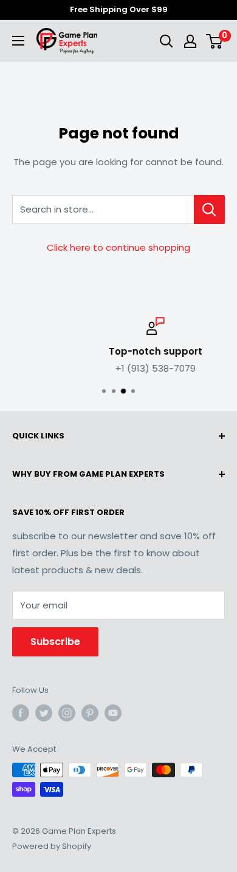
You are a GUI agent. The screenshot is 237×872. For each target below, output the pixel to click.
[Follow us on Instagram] (66, 712)
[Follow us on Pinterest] (89, 712)
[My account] (190, 41)
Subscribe (55, 642)
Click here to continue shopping (118, 247)
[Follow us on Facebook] (20, 712)
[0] (214, 41)
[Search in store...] (209, 209)
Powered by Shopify (51, 846)
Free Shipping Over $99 (119, 9)
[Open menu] (18, 41)
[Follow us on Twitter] (43, 712)
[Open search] (166, 41)
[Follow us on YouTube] (113, 712)
